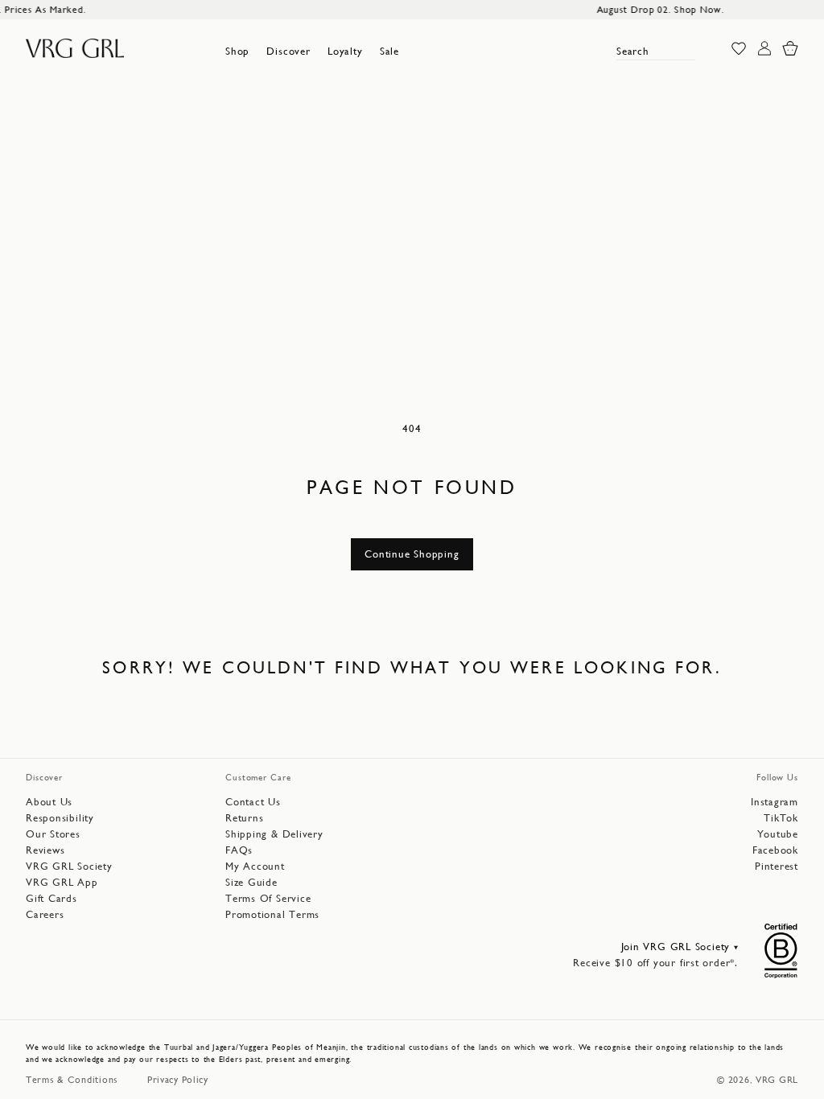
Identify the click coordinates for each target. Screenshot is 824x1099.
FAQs (239, 850)
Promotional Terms (272, 914)
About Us (49, 802)
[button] (237, 51)
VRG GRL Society (69, 866)
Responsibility (60, 818)
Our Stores (53, 834)
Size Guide (251, 882)
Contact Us (253, 802)
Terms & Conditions (72, 1079)
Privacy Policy (177, 1079)
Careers (45, 914)
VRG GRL (777, 1079)
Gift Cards (51, 898)
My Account (255, 866)
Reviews (45, 850)
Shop (237, 51)
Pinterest (776, 866)
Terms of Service (268, 898)
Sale (389, 51)
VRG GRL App (62, 882)
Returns (244, 818)
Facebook (775, 850)
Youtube (777, 834)
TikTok (781, 818)
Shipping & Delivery (274, 834)
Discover (288, 51)
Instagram (774, 802)
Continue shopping (412, 554)
